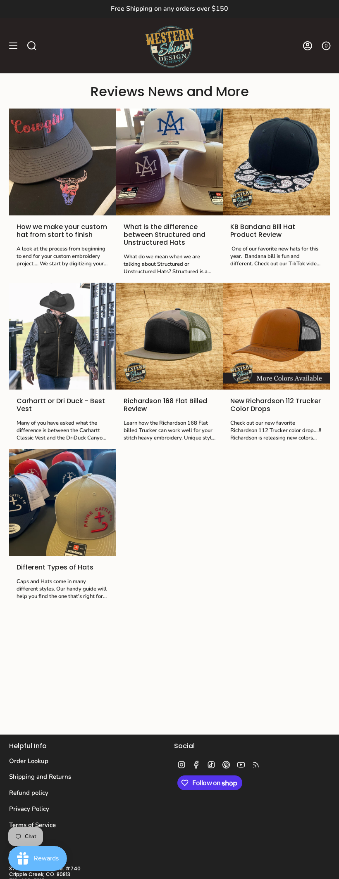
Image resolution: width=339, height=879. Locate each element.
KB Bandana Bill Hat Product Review (262, 231)
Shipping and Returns (40, 777)
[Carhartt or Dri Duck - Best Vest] (62, 336)
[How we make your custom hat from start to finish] (62, 162)
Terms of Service (32, 825)
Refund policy (28, 793)
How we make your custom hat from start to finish (62, 231)
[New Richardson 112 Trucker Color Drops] (276, 336)
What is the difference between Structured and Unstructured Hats (164, 235)
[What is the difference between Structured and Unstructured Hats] (169, 162)
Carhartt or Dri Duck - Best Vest (61, 405)
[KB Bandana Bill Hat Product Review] (276, 162)
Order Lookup (28, 761)
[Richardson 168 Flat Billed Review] (169, 336)
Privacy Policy (29, 809)
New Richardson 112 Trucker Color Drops (275, 405)
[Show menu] (13, 45)
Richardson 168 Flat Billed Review (165, 405)
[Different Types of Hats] (62, 502)
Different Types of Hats (55, 567)
